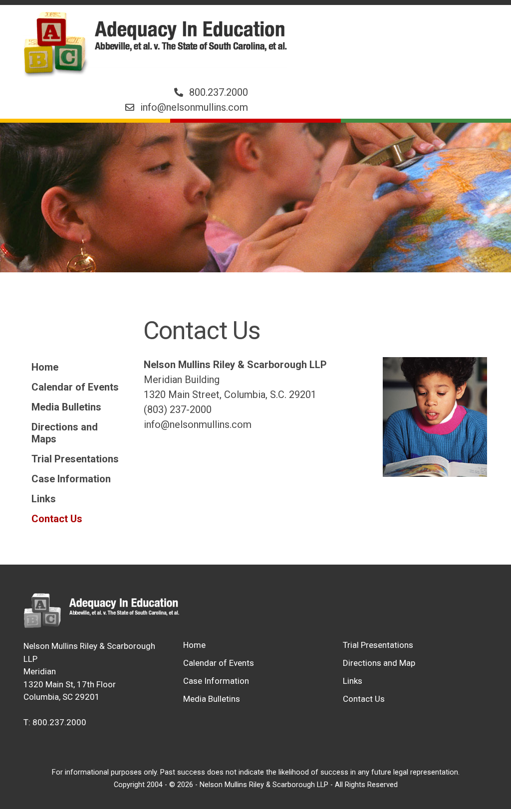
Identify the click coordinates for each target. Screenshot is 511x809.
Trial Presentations (75, 459)
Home (44, 367)
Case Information (71, 479)
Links (43, 499)
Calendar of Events (75, 387)
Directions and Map (379, 663)
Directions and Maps (64, 433)
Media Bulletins (66, 407)
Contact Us (56, 519)
